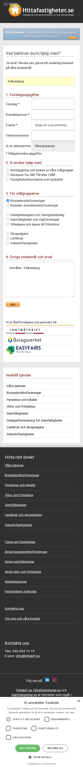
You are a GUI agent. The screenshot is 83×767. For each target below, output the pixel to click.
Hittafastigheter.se (47, 690)
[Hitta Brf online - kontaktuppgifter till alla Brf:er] (41, 34)
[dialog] (41, 732)
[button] (41, 757)
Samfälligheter (17, 413)
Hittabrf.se (24, 690)
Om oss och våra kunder (22, 618)
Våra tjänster (16, 386)
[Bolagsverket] (24, 342)
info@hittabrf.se (28, 656)
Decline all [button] (55, 748)
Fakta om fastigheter (20, 542)
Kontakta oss (14, 608)
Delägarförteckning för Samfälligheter (35, 420)
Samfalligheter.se (24, 695)
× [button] (78, 701)
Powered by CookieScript (41, 763)
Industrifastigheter (20, 434)
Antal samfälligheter (19, 562)
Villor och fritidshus (21, 406)
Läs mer (70, 712)
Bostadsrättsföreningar (24, 393)
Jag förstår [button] (28, 748)
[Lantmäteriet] (24, 333)
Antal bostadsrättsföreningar (26, 552)
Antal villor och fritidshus (23, 572)
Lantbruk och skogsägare (25, 427)
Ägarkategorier (16, 582)
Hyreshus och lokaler (22, 400)
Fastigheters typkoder (21, 591)
